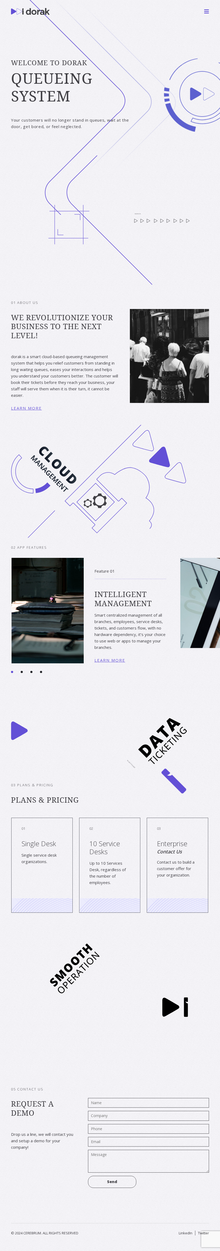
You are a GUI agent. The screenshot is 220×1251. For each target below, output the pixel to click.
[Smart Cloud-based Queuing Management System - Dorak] (30, 11)
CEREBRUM (32, 1233)
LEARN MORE (26, 408)
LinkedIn (185, 1233)
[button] (16, 668)
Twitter (203, 1233)
